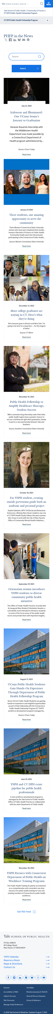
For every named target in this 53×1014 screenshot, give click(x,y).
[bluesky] (31, 977)
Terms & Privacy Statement (35, 996)
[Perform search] (41, 3)
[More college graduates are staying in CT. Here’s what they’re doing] (26, 278)
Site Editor (30, 988)
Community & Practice (36, 11)
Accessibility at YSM (11, 992)
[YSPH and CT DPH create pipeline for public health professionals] (26, 751)
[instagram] (14, 977)
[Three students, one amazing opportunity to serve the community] (26, 182)
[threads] (37, 977)
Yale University (9, 1000)
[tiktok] (26, 977)
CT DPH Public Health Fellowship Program (20, 13)
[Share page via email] (23, 39)
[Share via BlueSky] (19, 39)
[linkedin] (20, 977)
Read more (26, 154)
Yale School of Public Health (15, 11)
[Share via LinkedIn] (14, 39)
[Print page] (28, 39)
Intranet (6, 988)
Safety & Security (10, 996)
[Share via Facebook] (10, 39)
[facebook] (8, 977)
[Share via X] (5, 39)
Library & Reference (33, 1000)
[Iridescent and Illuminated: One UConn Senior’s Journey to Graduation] (26, 91)
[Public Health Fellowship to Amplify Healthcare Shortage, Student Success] (26, 369)
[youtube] (43, 977)
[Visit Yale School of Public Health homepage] (26, 936)
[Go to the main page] (15, 4)
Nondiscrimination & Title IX (36, 992)
